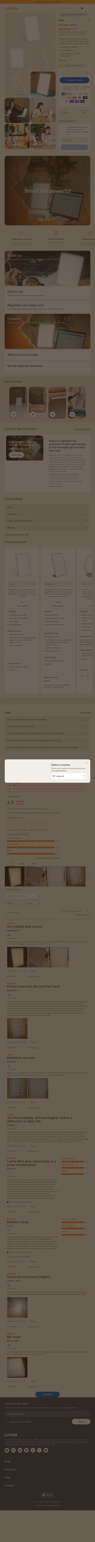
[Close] (86, 762)
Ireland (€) (60, 776)
